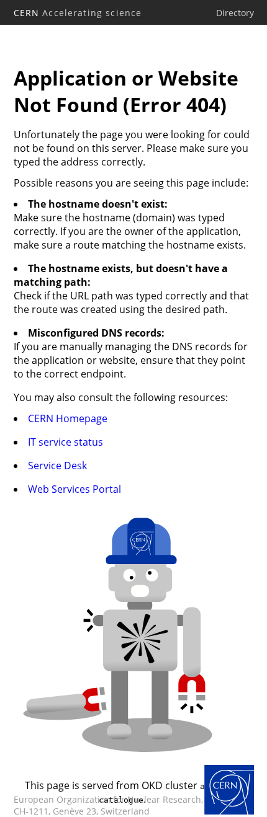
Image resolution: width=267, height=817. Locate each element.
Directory (235, 13)
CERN (78, 13)
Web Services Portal (74, 489)
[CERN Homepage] (229, 791)
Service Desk (57, 465)
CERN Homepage (67, 418)
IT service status (65, 442)
